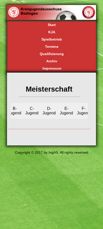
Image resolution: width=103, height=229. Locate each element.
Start (52, 25)
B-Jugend (14, 110)
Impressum (51, 68)
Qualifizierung (52, 54)
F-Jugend (83, 110)
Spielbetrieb (52, 39)
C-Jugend (31, 110)
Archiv (51, 61)
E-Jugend (66, 110)
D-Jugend (49, 110)
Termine (51, 47)
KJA (51, 32)
